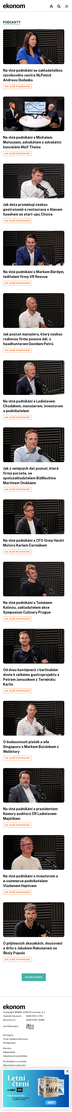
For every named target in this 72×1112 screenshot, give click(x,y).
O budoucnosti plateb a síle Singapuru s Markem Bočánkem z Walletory (31, 747)
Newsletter (9, 1052)
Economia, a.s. (37, 1012)
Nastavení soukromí (14, 1065)
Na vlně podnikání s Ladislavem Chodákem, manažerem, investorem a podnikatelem (33, 406)
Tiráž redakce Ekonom (15, 1039)
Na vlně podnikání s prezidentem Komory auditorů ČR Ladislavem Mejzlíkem (30, 814)
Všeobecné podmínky (15, 1056)
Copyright (8, 1012)
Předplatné (9, 1043)
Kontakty (8, 1035)
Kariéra (7, 1048)
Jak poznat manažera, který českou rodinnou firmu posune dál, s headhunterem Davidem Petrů (32, 339)
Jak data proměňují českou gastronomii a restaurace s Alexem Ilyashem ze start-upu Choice (32, 209)
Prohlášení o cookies (14, 1061)
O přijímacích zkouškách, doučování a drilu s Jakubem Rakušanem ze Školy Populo (32, 948)
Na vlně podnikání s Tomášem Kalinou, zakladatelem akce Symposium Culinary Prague (27, 607)
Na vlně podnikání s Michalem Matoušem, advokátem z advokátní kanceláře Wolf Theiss (32, 142)
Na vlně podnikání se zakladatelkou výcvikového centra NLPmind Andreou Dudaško (33, 75)
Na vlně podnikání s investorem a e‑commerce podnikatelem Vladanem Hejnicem (30, 881)
